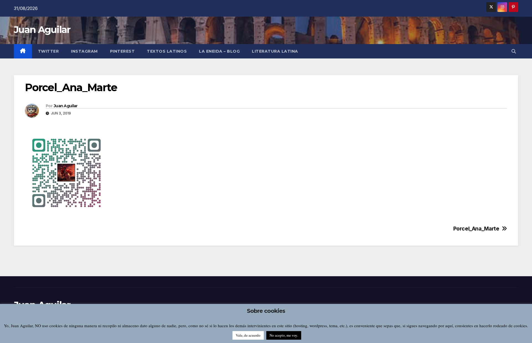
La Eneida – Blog (219, 51)
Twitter (48, 51)
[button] (513, 51)
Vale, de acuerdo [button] (248, 335)
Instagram (84, 51)
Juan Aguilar (42, 29)
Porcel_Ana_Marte (476, 229)
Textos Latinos (167, 51)
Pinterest (122, 51)
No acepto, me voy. (284, 335)
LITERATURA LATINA (275, 51)
